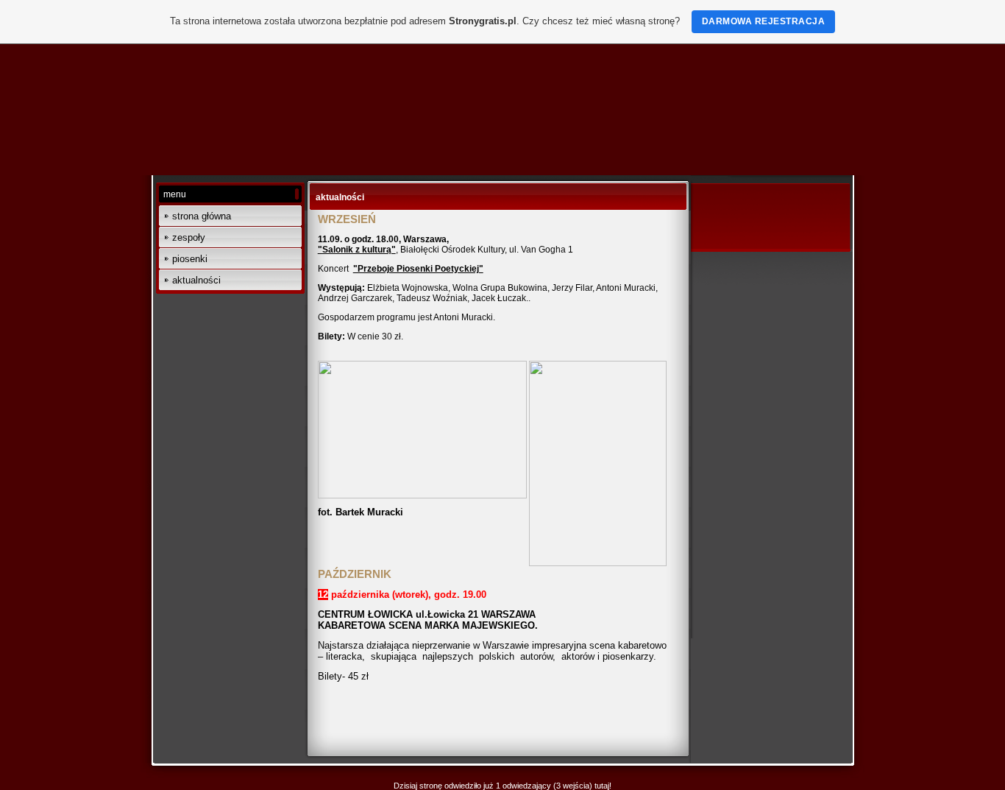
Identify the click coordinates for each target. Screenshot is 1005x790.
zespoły (188, 237)
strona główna (201, 216)
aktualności (196, 280)
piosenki (189, 258)
